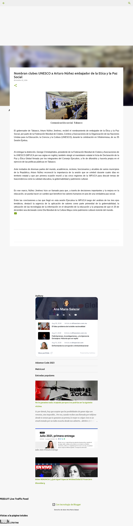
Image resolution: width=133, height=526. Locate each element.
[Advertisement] (66, 18)
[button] (15, 85)
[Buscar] (129, 3)
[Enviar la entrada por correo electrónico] (15, 214)
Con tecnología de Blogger (68, 504)
